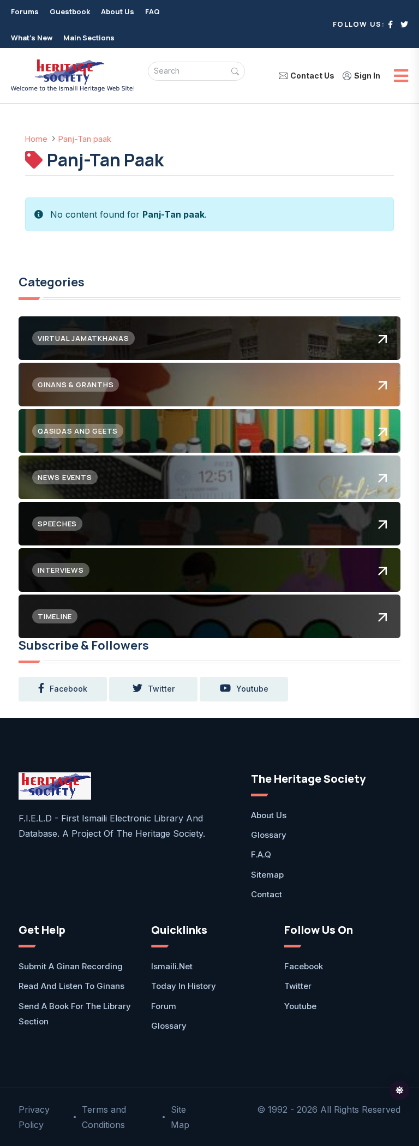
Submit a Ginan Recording (71, 966)
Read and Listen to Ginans (71, 986)
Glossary (268, 835)
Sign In (367, 75)
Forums (25, 11)
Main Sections (89, 38)
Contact (266, 894)
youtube (252, 688)
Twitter (298, 986)
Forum (163, 1006)
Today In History (183, 986)
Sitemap (267, 874)
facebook (68, 688)
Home (36, 138)
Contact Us (312, 75)
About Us (117, 11)
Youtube (300, 1006)
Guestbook (70, 11)
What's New (31, 38)
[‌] (390, 24)
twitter (161, 688)
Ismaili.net (172, 966)
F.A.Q (261, 854)
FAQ (152, 11)
